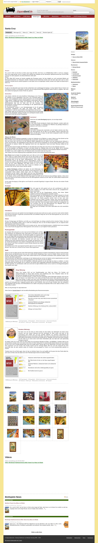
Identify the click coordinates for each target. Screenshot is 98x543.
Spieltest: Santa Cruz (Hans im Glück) (15, 503)
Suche (74, 10)
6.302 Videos (26, 16)
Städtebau (75, 77)
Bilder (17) (32, 32)
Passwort (48, 1)
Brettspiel (75, 72)
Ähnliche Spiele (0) (47, 32)
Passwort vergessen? (66, 1)
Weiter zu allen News (36, 532)
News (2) (39, 32)
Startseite (8, 16)
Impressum (90, 537)
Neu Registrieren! (25, 1)
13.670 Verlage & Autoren (80, 16)
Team (84, 537)
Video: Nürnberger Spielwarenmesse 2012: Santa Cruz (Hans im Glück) (24, 37)
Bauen (74, 86)
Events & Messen (66, 16)
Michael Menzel (76, 67)
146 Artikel (46, 16)
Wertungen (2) (17, 32)
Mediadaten (69, 537)
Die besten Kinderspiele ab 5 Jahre (13, 540)
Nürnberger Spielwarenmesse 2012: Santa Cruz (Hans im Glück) (21, 519)
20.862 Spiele (36, 16)
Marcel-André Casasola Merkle (80, 62)
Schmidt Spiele (16, 290)
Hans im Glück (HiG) (78, 57)
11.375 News (17, 16)
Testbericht (9, 32)
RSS (67, 497)
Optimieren (75, 84)
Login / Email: (35, 1)
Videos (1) (25, 32)
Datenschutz (77, 537)
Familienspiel (76, 73)
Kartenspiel (75, 79)
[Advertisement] (49, 22)
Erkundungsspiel (77, 75)
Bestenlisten (55, 16)
